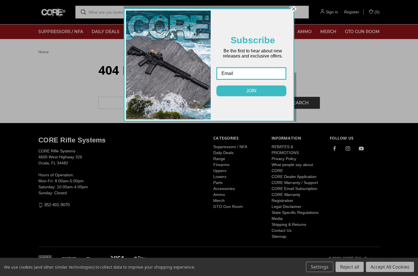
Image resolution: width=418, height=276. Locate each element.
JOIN (251, 90)
